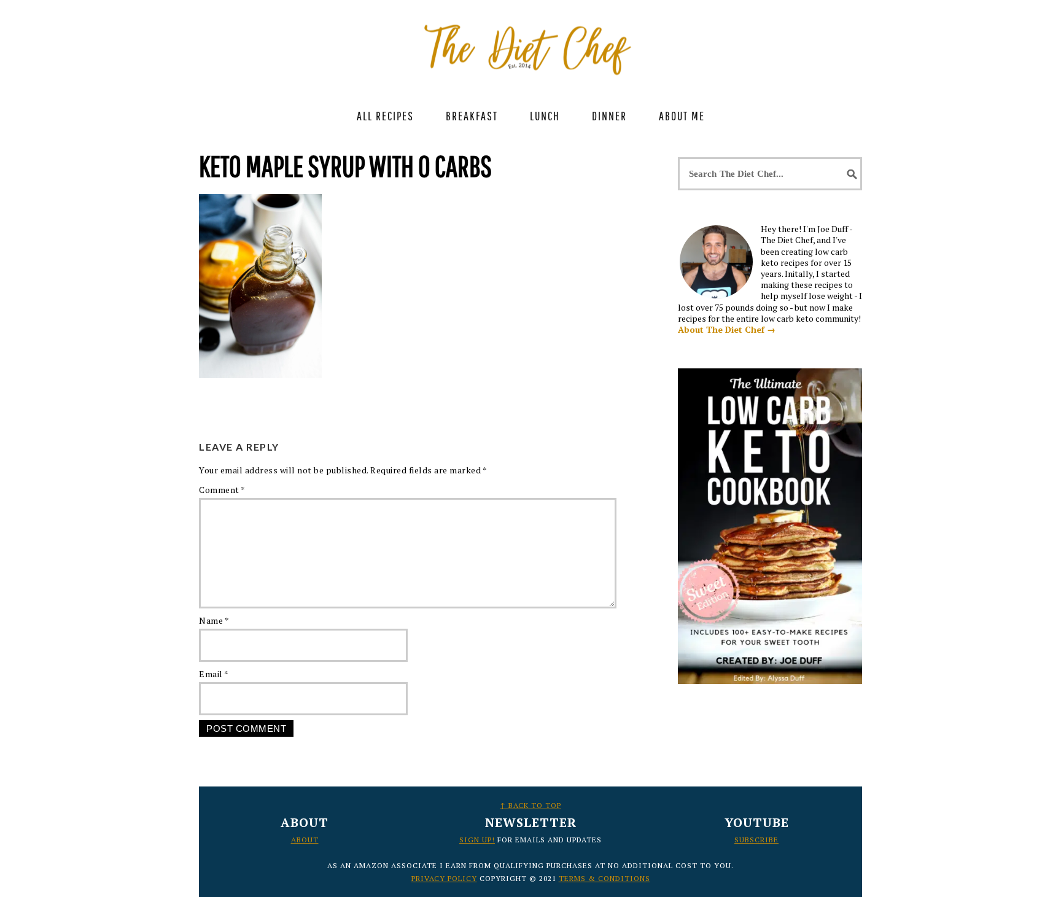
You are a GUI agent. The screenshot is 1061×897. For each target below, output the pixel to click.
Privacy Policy (444, 878)
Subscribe (756, 839)
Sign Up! (477, 839)
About (305, 839)
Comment (222, 489)
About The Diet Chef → (726, 329)
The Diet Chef (530, 43)
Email (214, 674)
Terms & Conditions (604, 878)
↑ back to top (530, 805)
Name (214, 620)
